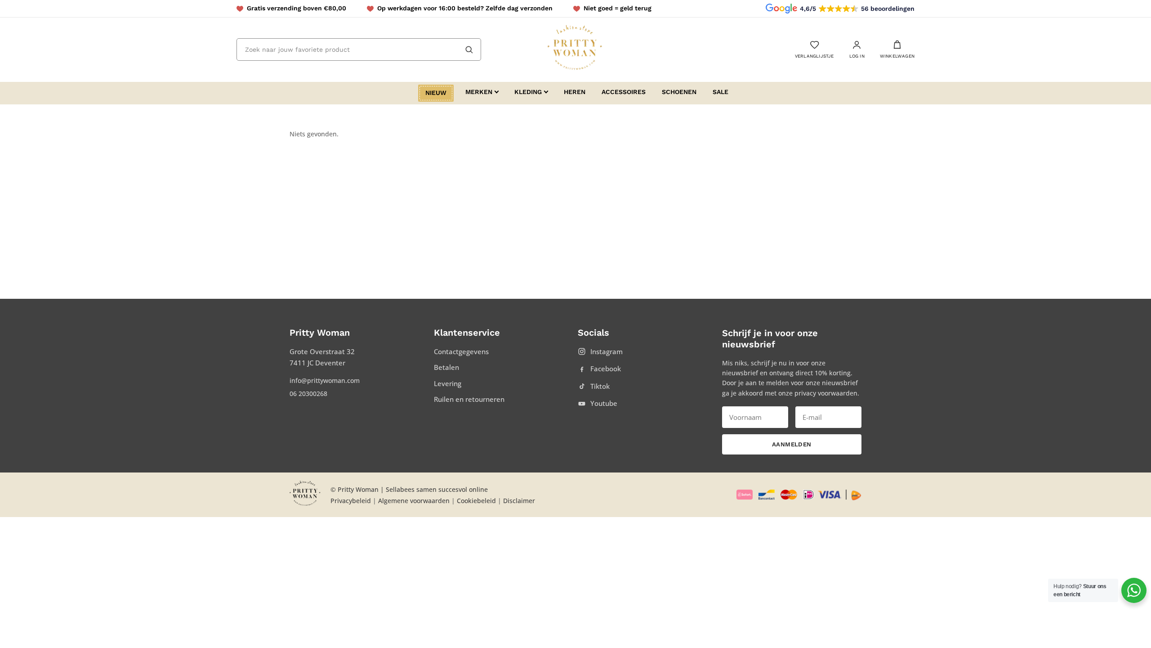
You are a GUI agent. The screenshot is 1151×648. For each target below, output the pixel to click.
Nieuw (435, 92)
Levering (447, 383)
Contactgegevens (461, 351)
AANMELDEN (792, 444)
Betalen (446, 367)
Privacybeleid (350, 500)
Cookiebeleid (476, 500)
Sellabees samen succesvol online (437, 489)
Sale (720, 91)
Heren (574, 91)
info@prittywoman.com (325, 380)
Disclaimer (519, 500)
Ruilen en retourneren (469, 399)
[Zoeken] (469, 49)
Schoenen (679, 91)
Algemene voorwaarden (414, 500)
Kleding (528, 91)
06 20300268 (308, 393)
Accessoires (624, 91)
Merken (478, 91)
